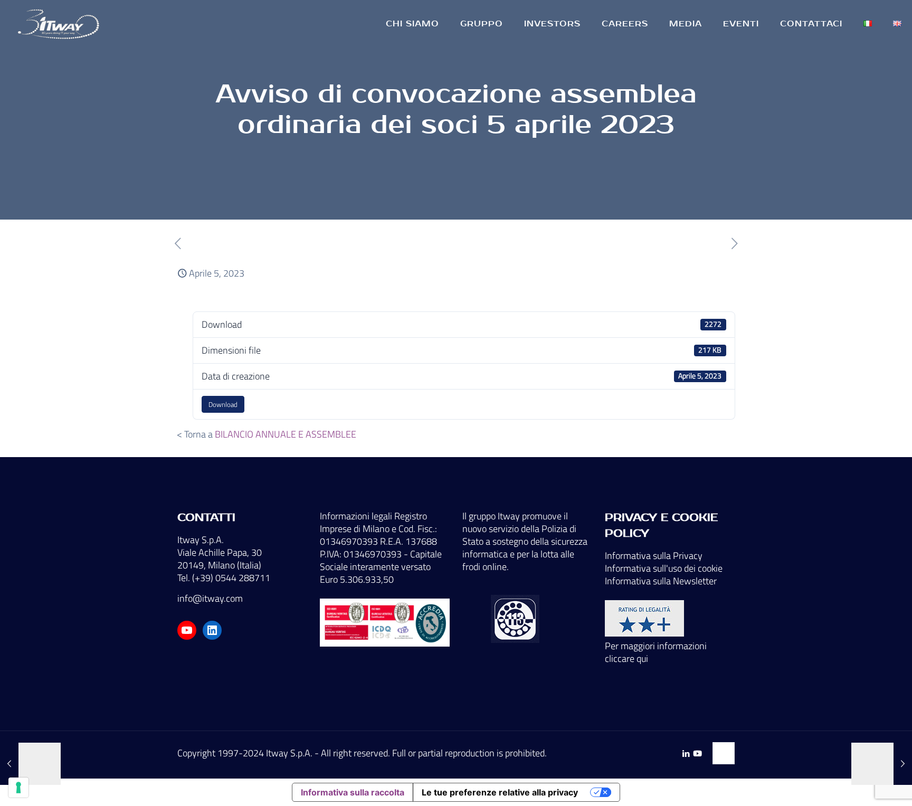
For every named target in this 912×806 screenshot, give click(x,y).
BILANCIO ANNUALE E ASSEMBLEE (285, 434)
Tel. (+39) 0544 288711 (223, 578)
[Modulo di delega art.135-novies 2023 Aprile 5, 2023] (881, 764)
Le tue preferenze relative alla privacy (500, 792)
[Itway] (60, 24)
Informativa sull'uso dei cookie (664, 568)
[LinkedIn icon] (686, 753)
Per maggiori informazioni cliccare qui (656, 652)
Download (223, 404)
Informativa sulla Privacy (653, 555)
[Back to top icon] (723, 753)
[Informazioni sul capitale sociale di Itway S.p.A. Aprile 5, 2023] (30, 764)
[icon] (697, 753)
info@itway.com (210, 598)
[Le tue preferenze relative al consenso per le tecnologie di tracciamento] (18, 787)
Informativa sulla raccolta (352, 792)
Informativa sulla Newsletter (661, 581)
